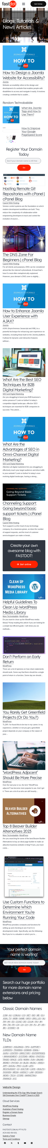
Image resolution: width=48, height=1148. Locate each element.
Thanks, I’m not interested (24, 606)
